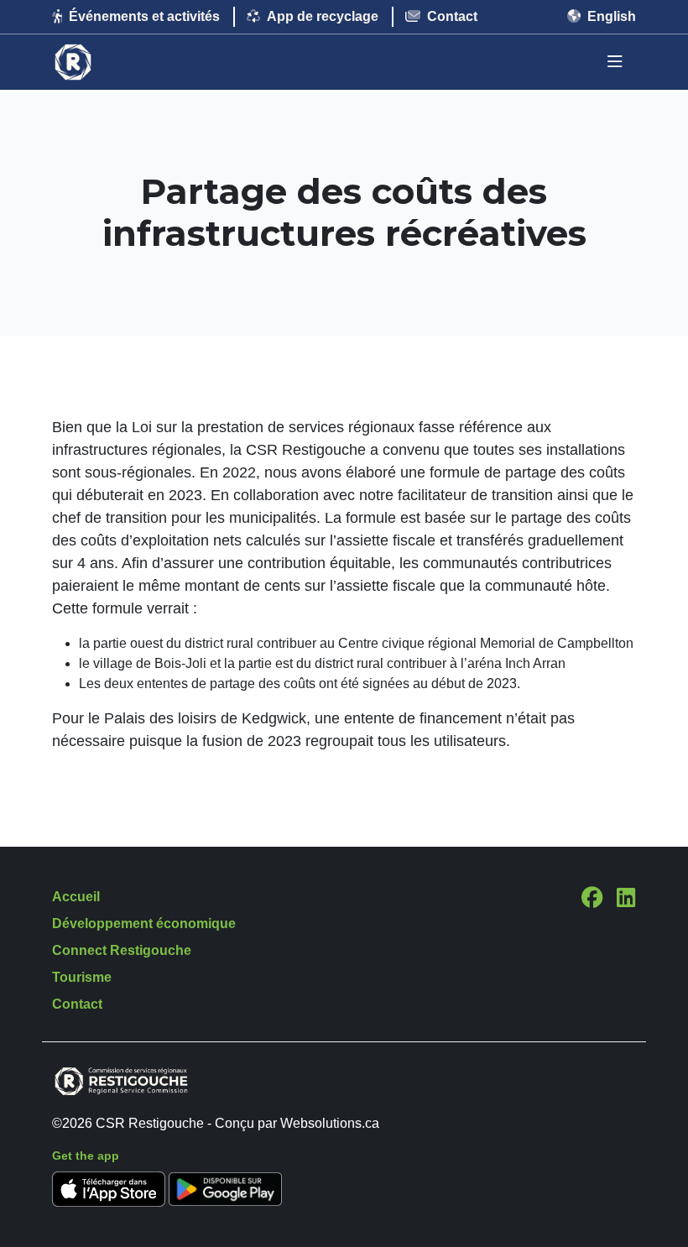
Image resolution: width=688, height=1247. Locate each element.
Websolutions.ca (329, 1123)
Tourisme (82, 977)
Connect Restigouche (121, 950)
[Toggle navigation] (615, 62)
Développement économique (144, 923)
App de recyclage (322, 16)
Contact (452, 16)
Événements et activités (144, 16)
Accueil (76, 897)
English (611, 16)
